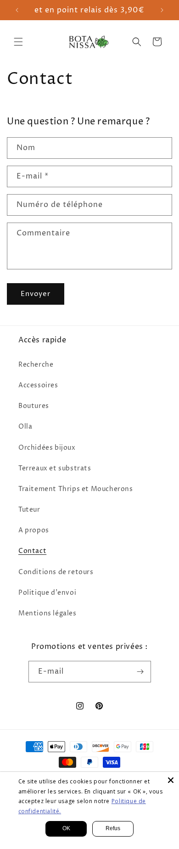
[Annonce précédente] (17, 10)
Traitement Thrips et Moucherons (75, 489)
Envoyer (35, 294)
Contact (32, 551)
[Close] (170, 780)
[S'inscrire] (140, 671)
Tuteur (29, 509)
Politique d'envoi (47, 592)
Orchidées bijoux (47, 447)
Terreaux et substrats (54, 468)
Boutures (33, 406)
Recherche (35, 364)
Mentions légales (47, 613)
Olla (25, 426)
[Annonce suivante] (162, 10)
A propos (33, 530)
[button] (18, 42)
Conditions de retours (56, 572)
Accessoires (38, 385)
